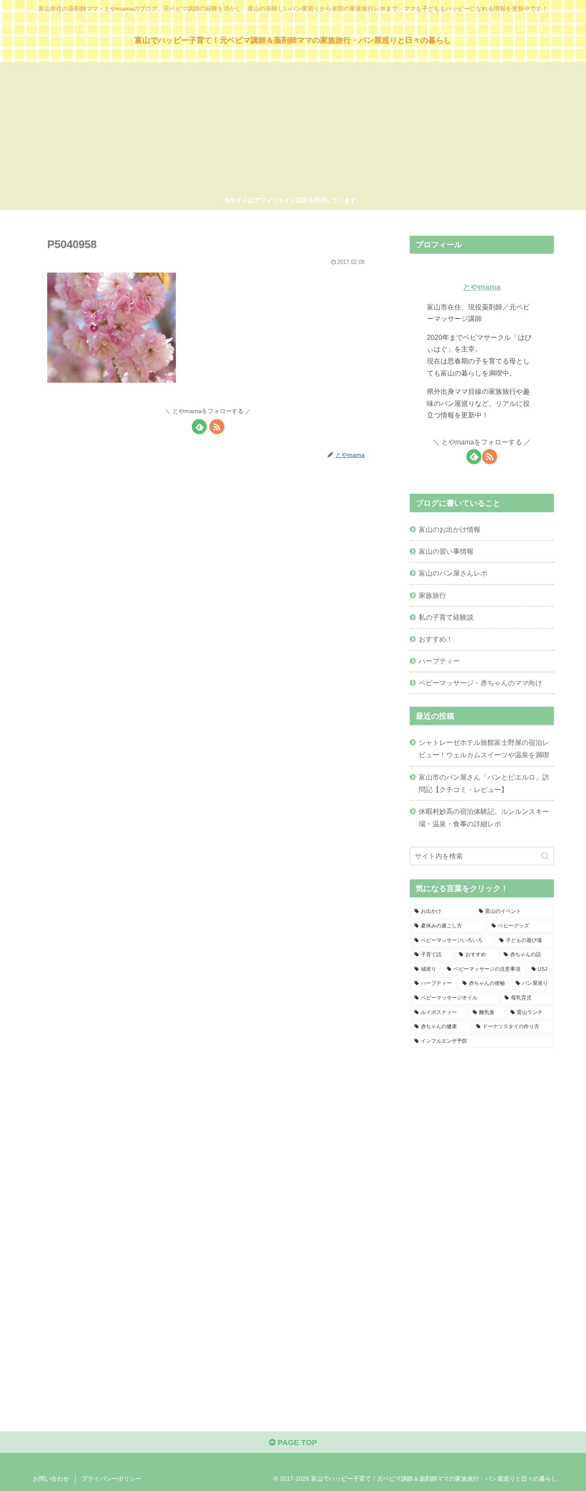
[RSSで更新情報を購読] (216, 426)
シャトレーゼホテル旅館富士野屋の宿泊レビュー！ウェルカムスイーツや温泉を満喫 (484, 748)
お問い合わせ (51, 1478)
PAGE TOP (296, 1442)
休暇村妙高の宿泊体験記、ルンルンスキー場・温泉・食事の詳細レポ (484, 817)
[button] (545, 856)
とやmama (482, 287)
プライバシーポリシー (112, 1478)
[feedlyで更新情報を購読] (199, 426)
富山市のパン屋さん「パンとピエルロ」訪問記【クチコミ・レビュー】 (484, 783)
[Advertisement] (293, 131)
